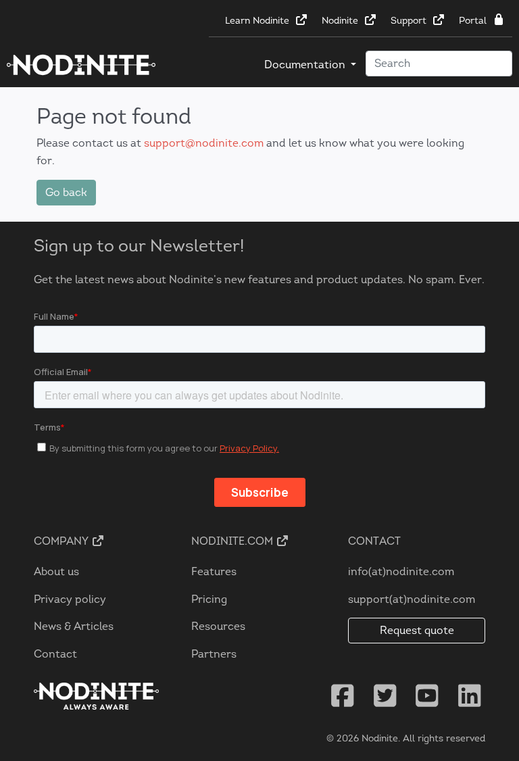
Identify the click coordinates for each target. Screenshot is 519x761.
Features (214, 571)
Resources (218, 626)
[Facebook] (342, 696)
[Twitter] (385, 696)
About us (56, 571)
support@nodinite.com (204, 143)
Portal (474, 20)
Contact (55, 653)
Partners (214, 653)
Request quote (417, 630)
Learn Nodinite (258, 20)
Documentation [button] (306, 64)
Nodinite (341, 20)
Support (410, 20)
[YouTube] (427, 696)
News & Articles (74, 626)
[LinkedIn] (469, 696)
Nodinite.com (233, 541)
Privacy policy (70, 599)
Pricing (209, 599)
